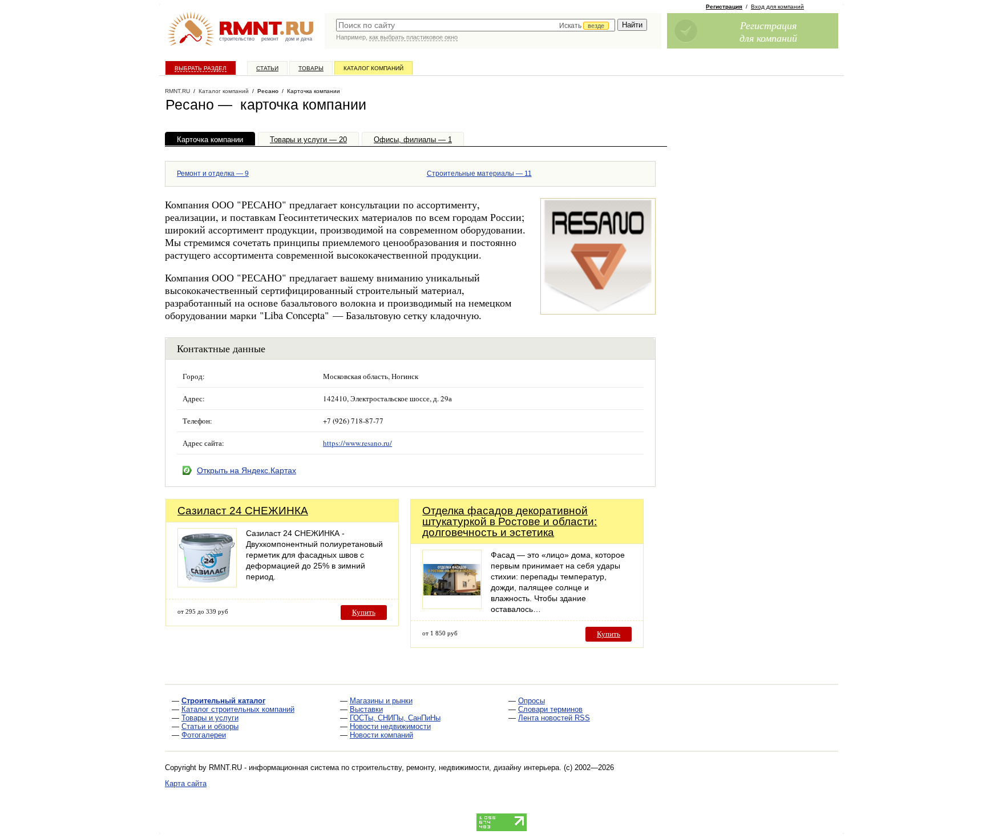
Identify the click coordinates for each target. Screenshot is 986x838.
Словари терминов (550, 709)
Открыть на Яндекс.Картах (246, 470)
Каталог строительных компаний (237, 709)
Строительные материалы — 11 (479, 174)
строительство (236, 39)
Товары (311, 68)
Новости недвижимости (390, 726)
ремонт (269, 39)
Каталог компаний (373, 68)
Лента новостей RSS (554, 718)
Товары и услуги (210, 718)
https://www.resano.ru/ (357, 443)
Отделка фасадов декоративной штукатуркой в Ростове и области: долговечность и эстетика (509, 521)
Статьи (267, 68)
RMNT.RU (177, 91)
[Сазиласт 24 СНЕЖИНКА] (207, 584)
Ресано (267, 91)
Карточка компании (210, 139)
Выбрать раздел (201, 68)
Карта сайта (186, 783)
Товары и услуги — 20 (308, 139)
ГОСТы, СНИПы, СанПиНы (395, 718)
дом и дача (298, 39)
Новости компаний (381, 735)
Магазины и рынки (381, 700)
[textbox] (475, 25)
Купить (363, 612)
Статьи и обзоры (210, 726)
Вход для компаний (777, 6)
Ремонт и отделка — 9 (213, 174)
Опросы (531, 700)
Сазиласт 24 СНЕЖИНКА (242, 511)
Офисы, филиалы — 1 (413, 139)
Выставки (366, 709)
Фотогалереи (203, 735)
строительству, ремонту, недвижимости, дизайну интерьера (455, 767)
